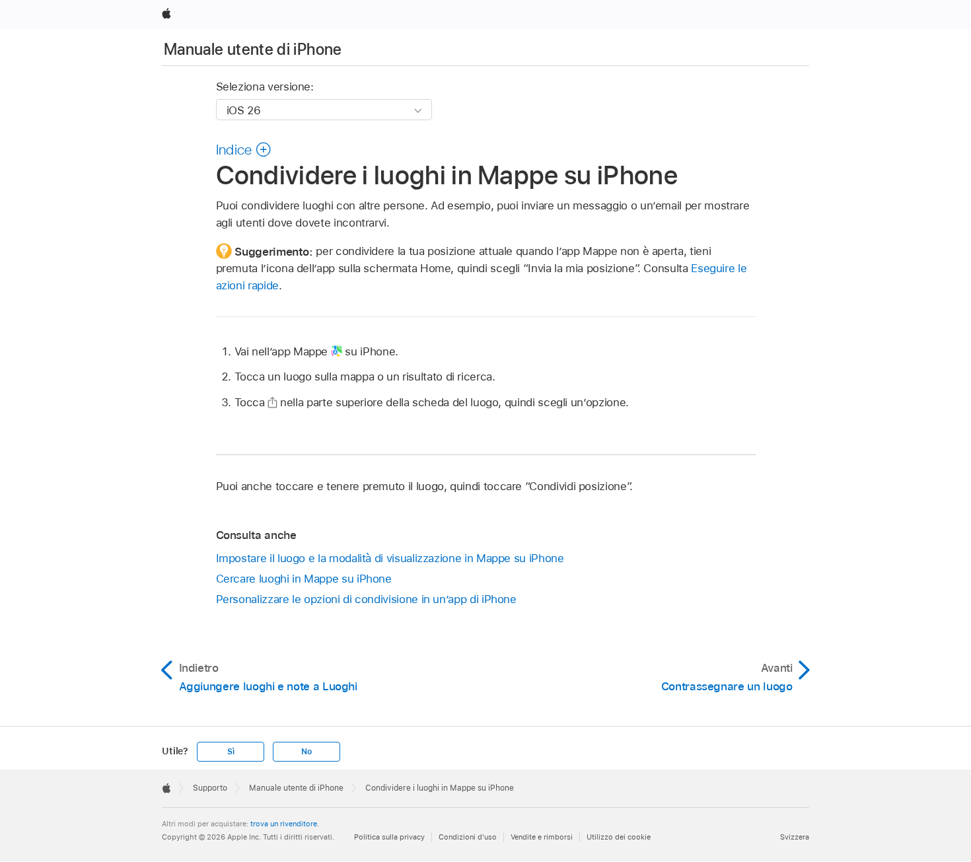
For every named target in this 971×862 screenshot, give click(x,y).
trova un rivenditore (283, 823)
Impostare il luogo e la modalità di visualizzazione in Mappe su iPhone (390, 558)
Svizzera (794, 837)
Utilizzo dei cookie (619, 837)
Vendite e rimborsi (542, 837)
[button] (243, 149)
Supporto (210, 788)
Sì (230, 751)
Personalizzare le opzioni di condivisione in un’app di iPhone (366, 599)
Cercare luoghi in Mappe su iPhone (304, 578)
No (306, 751)
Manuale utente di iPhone (253, 49)
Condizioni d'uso (468, 837)
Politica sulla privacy (389, 837)
